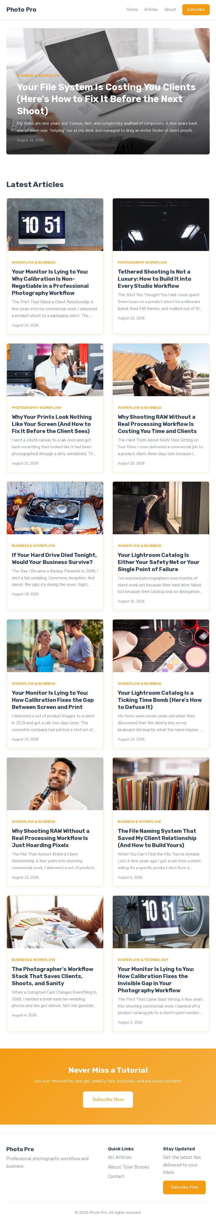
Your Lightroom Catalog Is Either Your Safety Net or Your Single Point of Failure (159, 562)
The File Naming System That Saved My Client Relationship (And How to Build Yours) (157, 838)
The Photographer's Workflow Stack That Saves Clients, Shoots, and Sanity (52, 976)
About (170, 9)
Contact (116, 1176)
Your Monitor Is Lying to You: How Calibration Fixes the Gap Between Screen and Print (53, 700)
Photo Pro (21, 9)
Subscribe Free (184, 1187)
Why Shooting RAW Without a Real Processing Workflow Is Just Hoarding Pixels (51, 838)
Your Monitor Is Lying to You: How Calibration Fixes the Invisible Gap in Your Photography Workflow (156, 980)
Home (132, 9)
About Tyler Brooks (128, 1167)
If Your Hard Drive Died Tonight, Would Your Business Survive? (54, 558)
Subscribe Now (108, 1099)
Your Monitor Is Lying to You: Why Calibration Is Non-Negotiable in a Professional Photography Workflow (50, 282)
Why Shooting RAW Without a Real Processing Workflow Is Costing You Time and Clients (157, 424)
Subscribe (196, 9)
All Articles (119, 1157)
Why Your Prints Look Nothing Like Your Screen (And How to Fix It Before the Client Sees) (52, 424)
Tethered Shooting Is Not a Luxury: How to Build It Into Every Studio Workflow (154, 279)
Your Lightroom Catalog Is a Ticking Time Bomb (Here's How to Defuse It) (160, 700)
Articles (151, 9)
